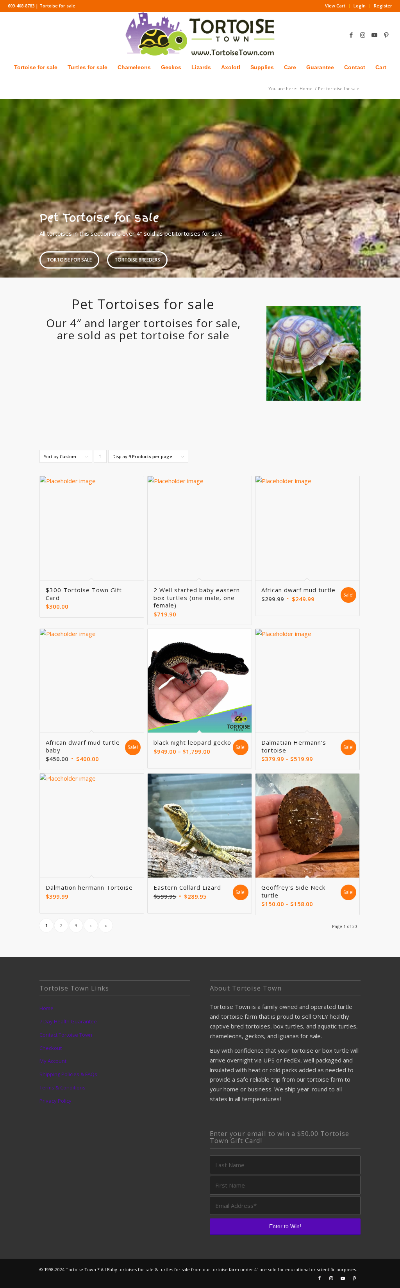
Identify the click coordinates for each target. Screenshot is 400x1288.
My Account (52, 1060)
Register (383, 6)
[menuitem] (335, 6)
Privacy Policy (55, 1100)
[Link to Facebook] (351, 35)
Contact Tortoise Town (65, 1034)
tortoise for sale (69, 259)
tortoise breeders (137, 259)
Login (360, 6)
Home (46, 1008)
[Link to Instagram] (363, 35)
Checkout (50, 1048)
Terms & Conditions (62, 1087)
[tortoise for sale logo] (200, 34)
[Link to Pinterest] (386, 35)
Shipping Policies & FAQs (68, 1074)
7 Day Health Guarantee (68, 1021)
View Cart (335, 6)
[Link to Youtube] (374, 35)
